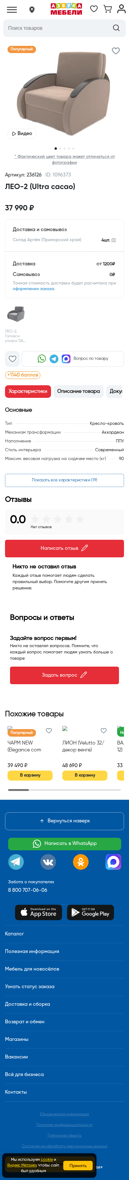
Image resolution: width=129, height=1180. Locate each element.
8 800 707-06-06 (27, 890)
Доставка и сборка (27, 1004)
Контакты (16, 1092)
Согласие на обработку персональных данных (64, 1146)
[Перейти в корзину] (107, 11)
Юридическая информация (64, 1114)
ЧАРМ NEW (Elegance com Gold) (24, 747)
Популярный (22, 49)
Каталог (14, 934)
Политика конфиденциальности (64, 1125)
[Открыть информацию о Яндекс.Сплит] (78, 375)
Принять (78, 1165)
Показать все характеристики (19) (64, 480)
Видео (25, 133)
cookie (47, 1160)
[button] (32, 9)
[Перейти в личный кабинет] (121, 11)
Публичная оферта (64, 1136)
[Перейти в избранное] (94, 11)
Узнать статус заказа (29, 986)
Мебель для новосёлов (32, 969)
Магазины (16, 1039)
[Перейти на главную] (66, 9)
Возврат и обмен (24, 1022)
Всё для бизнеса (24, 1074)
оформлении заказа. (34, 289)
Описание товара (78, 391)
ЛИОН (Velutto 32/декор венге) (83, 747)
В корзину (30, 775)
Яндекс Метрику (22, 1165)
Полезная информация (32, 951)
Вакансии (16, 1057)
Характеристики (28, 391)
